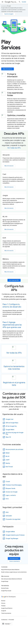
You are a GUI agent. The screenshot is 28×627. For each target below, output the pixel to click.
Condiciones (4, 619)
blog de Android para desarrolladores (10, 569)
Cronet (8, 481)
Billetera (6, 259)
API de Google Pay (11, 426)
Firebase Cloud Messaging (13, 485)
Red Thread (9, 466)
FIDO (7, 512)
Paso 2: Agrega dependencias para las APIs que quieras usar (12, 324)
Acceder (24, 2)
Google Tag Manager (12, 538)
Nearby (8, 463)
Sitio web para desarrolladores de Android (11, 579)
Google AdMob (10, 531)
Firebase (3, 605)
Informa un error (14, 558)
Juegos (5, 195)
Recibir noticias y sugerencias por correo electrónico (14, 572)
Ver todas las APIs (14, 148)
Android (3, 600)
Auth (4, 238)
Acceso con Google (11, 492)
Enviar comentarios (14, 561)
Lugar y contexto (11, 495)
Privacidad (11, 619)
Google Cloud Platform (6, 608)
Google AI (3, 610)
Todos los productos (6, 613)
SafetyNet (9, 516)
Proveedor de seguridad (13, 519)
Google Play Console (6, 590)
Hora (7, 499)
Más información (7, 69)
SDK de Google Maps (12, 423)
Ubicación (6, 155)
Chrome (3, 603)
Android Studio (5, 588)
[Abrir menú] (2, 2)
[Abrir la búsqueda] (20, 2)
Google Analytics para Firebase (15, 535)
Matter (8, 453)
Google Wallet (10, 429)
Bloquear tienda (10, 488)
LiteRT (7, 460)
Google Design (4, 581)
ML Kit (5, 217)
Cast (4, 174)
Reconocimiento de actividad (14, 449)
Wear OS (8, 437)
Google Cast (9, 419)
